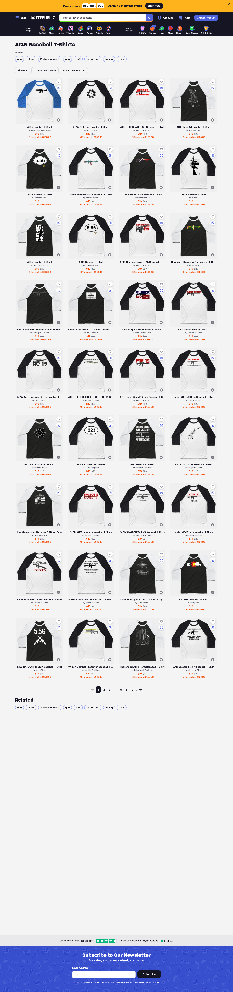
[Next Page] (140, 689)
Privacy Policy (110, 982)
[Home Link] (43, 18)
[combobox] (102, 17)
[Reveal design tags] (58, 120)
